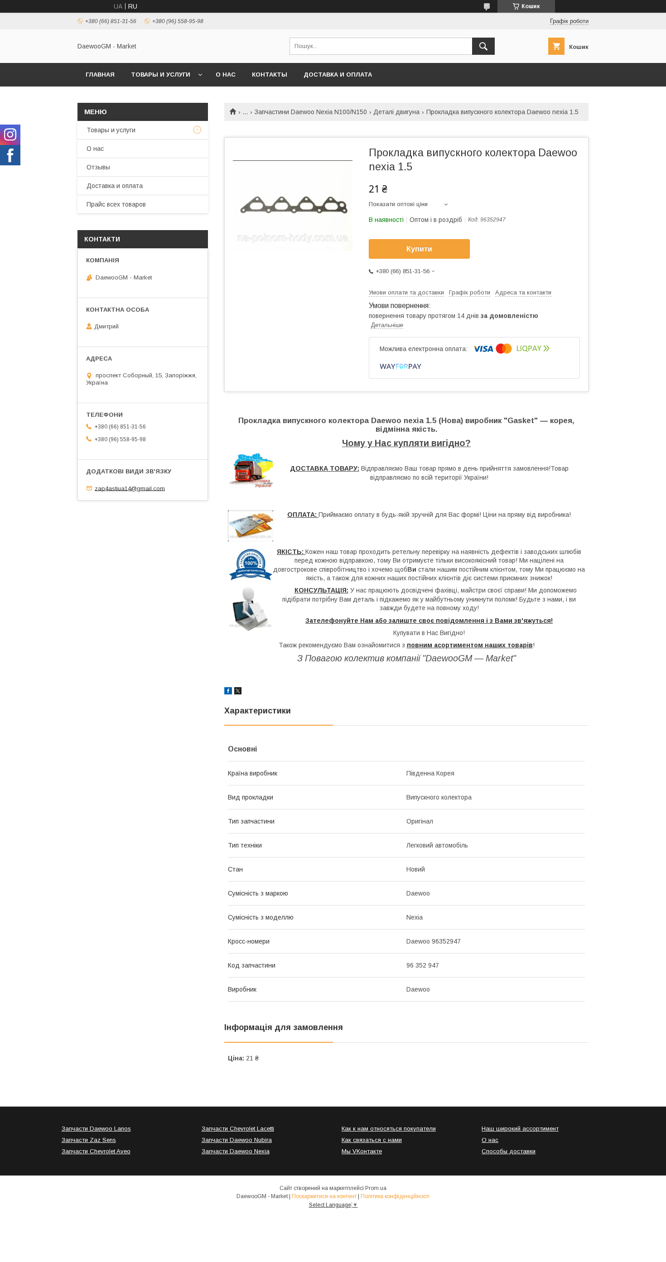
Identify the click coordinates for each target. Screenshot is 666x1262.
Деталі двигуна (396, 112)
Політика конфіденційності (395, 1196)
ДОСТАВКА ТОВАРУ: (324, 468)
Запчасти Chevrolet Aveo (96, 1151)
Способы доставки (509, 1151)
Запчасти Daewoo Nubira (237, 1140)
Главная (100, 74)
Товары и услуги (160, 74)
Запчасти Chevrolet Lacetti (238, 1128)
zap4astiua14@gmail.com (130, 488)
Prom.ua (375, 1188)
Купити (419, 249)
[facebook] (228, 692)
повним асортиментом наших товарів (470, 645)
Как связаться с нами (372, 1140)
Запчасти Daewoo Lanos (96, 1128)
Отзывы (98, 167)
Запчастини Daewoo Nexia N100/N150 (311, 112)
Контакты (269, 74)
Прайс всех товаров (116, 204)
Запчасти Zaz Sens (89, 1140)
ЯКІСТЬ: (291, 551)
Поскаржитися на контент (324, 1196)
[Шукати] (483, 46)
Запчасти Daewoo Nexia (236, 1151)
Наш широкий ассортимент (520, 1128)
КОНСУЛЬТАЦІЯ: (321, 590)
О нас (226, 74)
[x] (237, 692)
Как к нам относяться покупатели (389, 1128)
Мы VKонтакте (362, 1151)
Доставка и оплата (338, 74)
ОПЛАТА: (303, 514)
